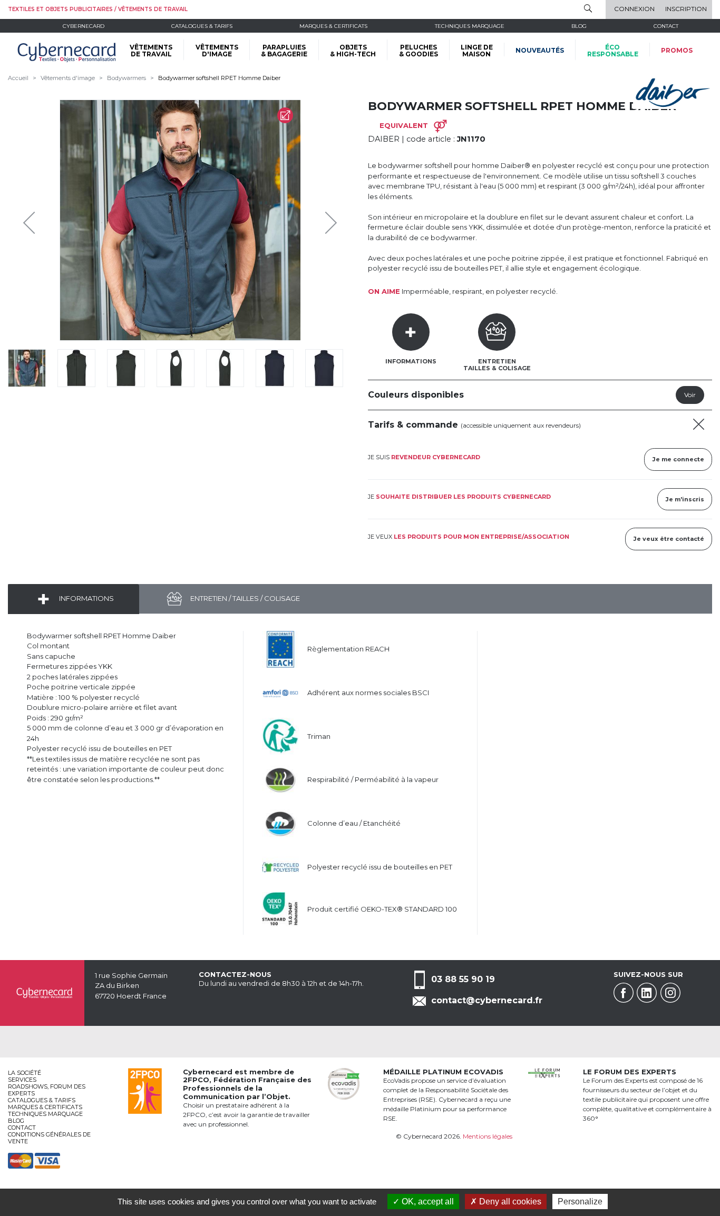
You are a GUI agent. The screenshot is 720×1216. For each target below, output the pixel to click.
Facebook (624, 993)
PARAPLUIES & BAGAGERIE (284, 50)
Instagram (670, 993)
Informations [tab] (410, 361)
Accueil (18, 78)
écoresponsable (612, 50)
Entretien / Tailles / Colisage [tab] (244, 598)
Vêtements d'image (68, 78)
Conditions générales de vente (49, 1138)
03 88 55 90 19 (463, 979)
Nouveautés (539, 50)
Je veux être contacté (669, 538)
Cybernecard (83, 26)
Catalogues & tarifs (201, 26)
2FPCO (196, 1079)
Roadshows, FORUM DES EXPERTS (46, 1090)
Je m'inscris (685, 499)
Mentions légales (487, 1136)
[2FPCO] (145, 1090)
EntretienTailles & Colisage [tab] (497, 365)
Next (323, 220)
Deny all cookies (509, 1201)
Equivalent (404, 125)
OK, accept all (427, 1201)
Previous (31, 220)
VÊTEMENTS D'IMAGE (217, 50)
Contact (666, 26)
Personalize (580, 1201)
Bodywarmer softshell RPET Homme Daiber (219, 78)
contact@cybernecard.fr (486, 1000)
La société (24, 1072)
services (22, 1079)
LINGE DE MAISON (477, 50)
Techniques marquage (469, 26)
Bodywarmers (126, 78)
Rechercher (588, 8)
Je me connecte (678, 459)
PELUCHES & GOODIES (418, 50)
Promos (677, 50)
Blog (16, 1120)
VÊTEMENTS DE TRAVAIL (151, 50)
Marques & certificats (333, 26)
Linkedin (647, 993)
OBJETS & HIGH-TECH (353, 50)
